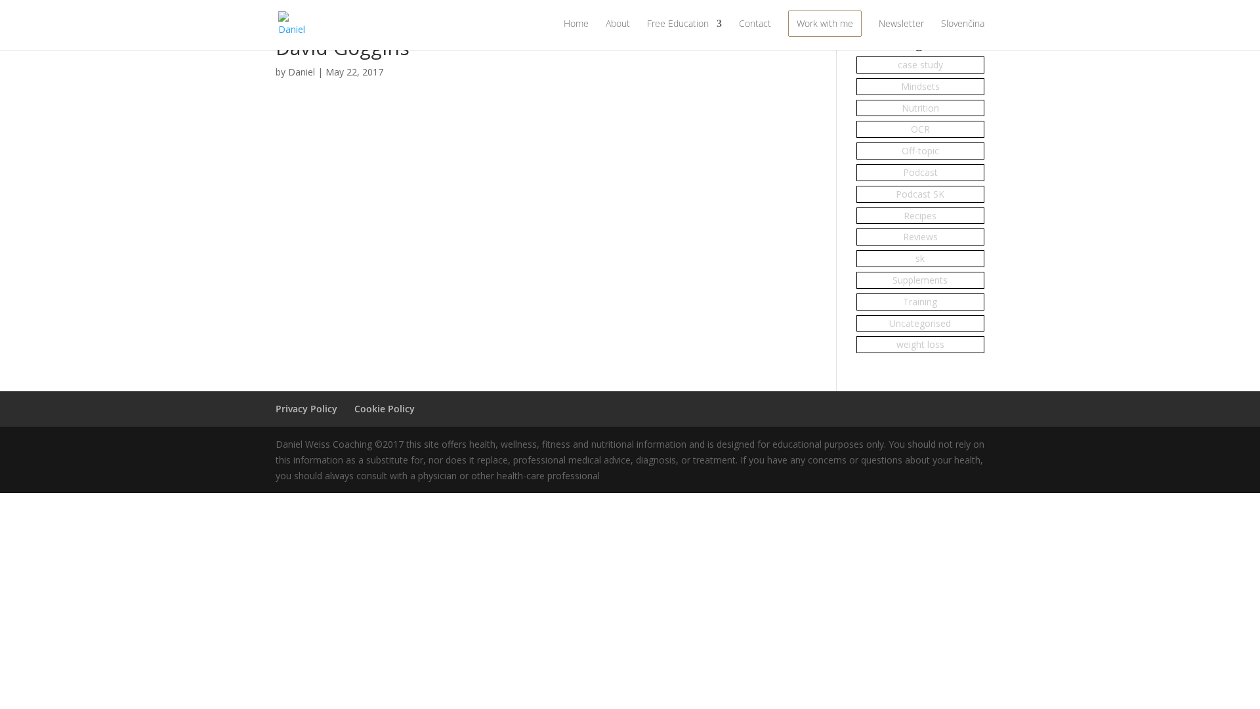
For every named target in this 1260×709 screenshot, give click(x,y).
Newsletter (901, 24)
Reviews (920, 236)
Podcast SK (920, 194)
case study (920, 64)
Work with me (825, 23)
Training (920, 301)
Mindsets (920, 86)
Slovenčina (962, 24)
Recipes (920, 215)
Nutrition (920, 108)
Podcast (920, 172)
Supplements (920, 280)
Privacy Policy (306, 408)
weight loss (920, 344)
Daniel (301, 72)
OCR (920, 129)
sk (920, 258)
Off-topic (920, 150)
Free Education (678, 24)
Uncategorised (920, 323)
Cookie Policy (384, 408)
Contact (755, 24)
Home (576, 24)
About (618, 24)
